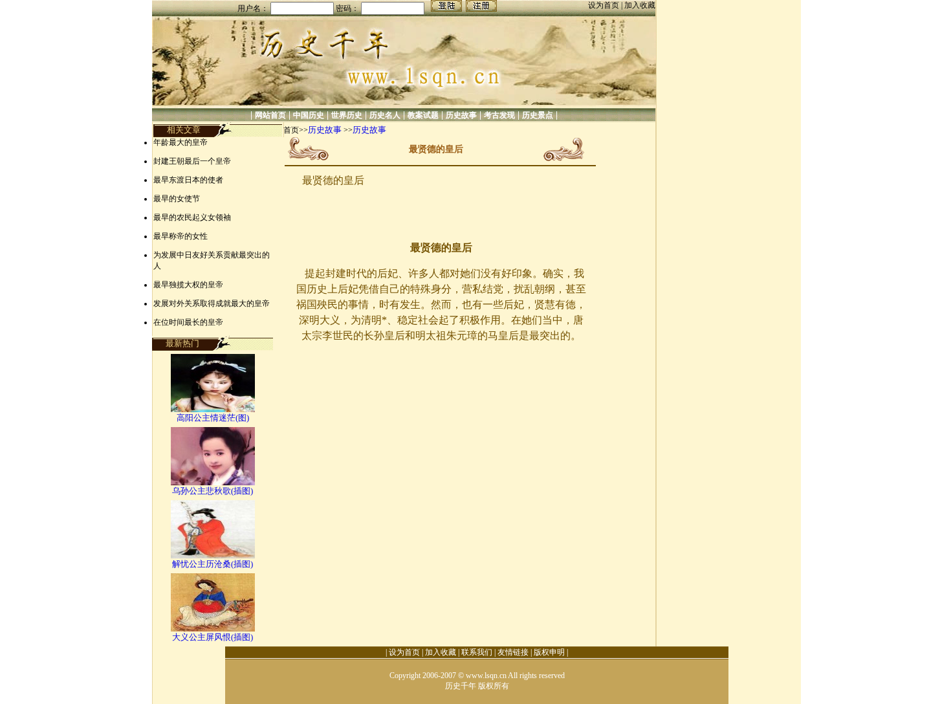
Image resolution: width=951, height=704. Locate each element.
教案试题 (423, 115)
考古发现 (499, 115)
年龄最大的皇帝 (180, 142)
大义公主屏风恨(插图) (212, 637)
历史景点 (537, 115)
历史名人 (384, 115)
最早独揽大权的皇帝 (188, 284)
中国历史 (308, 115)
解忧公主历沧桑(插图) (212, 564)
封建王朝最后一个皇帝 (192, 161)
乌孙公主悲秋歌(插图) (212, 491)
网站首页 (270, 115)
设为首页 (604, 5)
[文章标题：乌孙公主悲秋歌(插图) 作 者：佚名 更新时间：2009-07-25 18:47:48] (213, 482)
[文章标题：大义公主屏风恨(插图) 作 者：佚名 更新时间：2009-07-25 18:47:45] (213, 628)
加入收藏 (639, 5)
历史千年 (460, 685)
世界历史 (346, 115)
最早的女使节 (176, 198)
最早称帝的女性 (180, 236)
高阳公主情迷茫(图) (213, 418)
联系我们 (476, 652)
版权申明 (549, 652)
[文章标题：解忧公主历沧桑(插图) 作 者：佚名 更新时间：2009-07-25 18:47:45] (213, 555)
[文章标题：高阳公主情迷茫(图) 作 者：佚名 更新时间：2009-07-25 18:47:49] (213, 409)
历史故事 (461, 115)
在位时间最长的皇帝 (188, 322)
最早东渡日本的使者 (188, 179)
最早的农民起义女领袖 (192, 217)
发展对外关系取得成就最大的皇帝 (211, 303)
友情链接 (513, 652)
